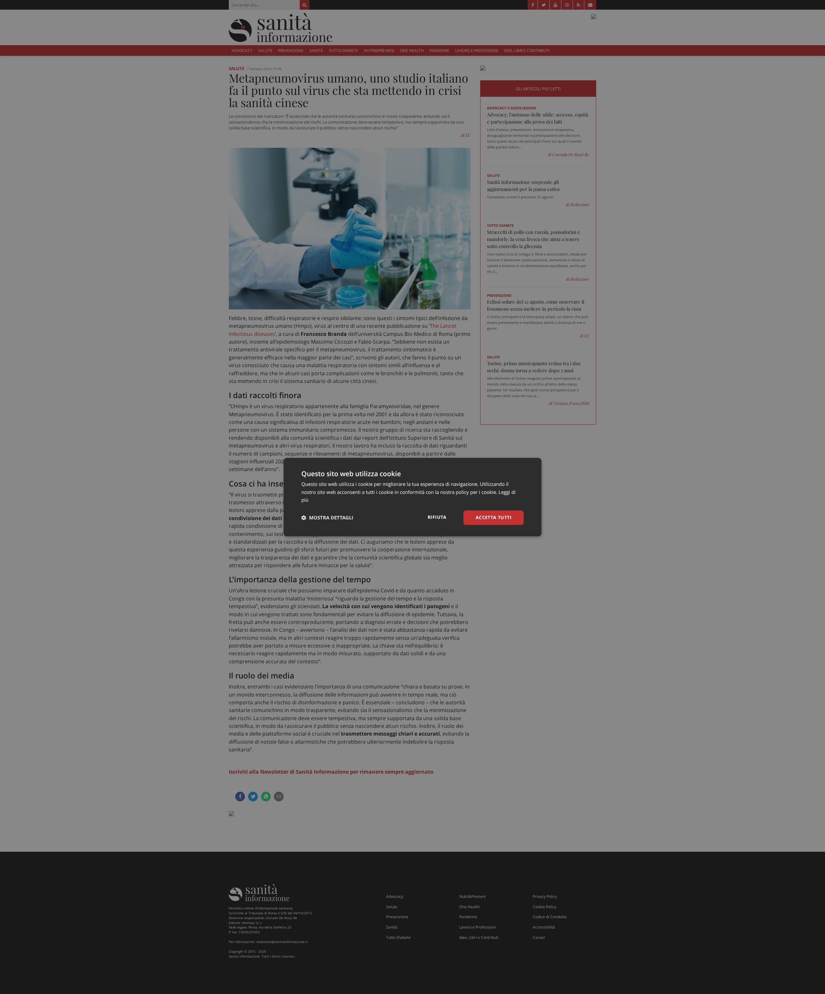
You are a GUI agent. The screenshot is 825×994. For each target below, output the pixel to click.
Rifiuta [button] (437, 517)
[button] (327, 517)
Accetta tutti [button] (493, 517)
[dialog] (412, 497)
